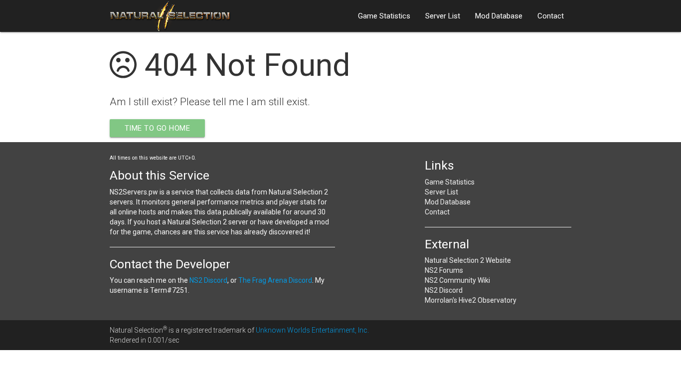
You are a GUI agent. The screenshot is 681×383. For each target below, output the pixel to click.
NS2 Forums (444, 270)
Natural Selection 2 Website (468, 260)
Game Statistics (384, 15)
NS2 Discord (208, 280)
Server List (442, 15)
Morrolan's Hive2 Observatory (470, 300)
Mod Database (498, 15)
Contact (550, 15)
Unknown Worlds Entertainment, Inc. (312, 330)
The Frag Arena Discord (275, 280)
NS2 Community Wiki (457, 280)
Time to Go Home (157, 128)
